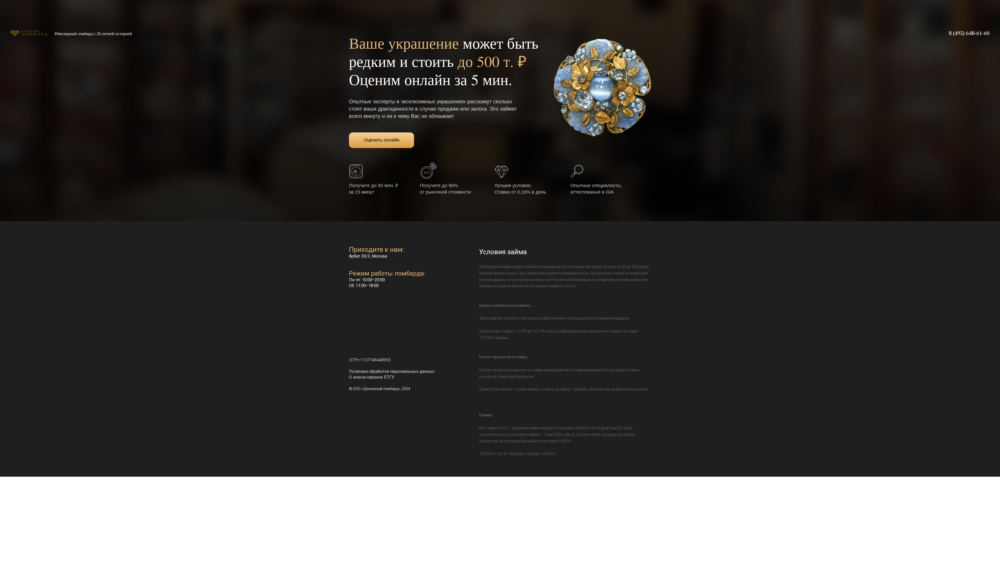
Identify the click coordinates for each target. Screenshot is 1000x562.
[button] (356, 171)
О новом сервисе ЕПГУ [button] (371, 377)
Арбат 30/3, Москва (368, 256)
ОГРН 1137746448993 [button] (370, 359)
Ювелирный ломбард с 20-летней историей (93, 33)
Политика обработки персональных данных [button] (391, 371)
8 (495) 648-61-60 (969, 33)
